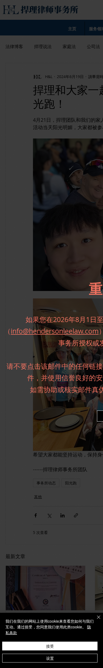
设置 (50, 658)
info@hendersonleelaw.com (55, 331)
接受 (50, 646)
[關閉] (95, 620)
